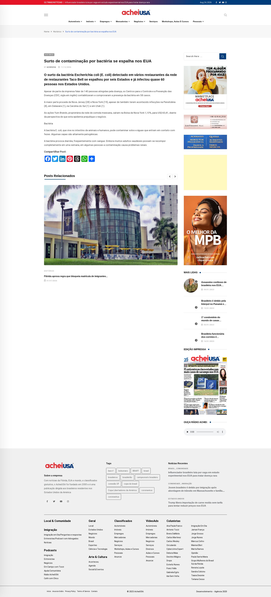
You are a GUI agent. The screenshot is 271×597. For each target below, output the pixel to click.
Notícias (48, 542)
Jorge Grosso (197, 534)
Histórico (57, 31)
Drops (169, 560)
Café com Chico (51, 578)
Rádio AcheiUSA (51, 574)
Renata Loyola (197, 568)
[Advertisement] (205, 172)
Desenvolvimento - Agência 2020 (211, 591)
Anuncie (118, 557)
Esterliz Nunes (173, 564)
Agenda (92, 566)
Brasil (171, 469)
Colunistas (173, 521)
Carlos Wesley (173, 541)
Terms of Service (83, 591)
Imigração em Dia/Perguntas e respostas (63, 535)
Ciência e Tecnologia (98, 549)
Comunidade (182, 469)
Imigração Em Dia (199, 526)
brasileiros (113, 477)
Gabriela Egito (173, 572)
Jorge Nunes (197, 537)
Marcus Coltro (197, 541)
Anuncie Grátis (58, 591)
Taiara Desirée (197, 575)
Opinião (194, 553)
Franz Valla (171, 568)
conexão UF (113, 484)
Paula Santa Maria (199, 557)
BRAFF (136, 471)
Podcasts (50, 550)
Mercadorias (122, 21)
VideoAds (152, 521)
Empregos (105, 21)
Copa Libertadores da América (122, 490)
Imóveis (90, 21)
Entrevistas (49, 559)
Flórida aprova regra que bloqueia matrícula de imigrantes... (76, 276)
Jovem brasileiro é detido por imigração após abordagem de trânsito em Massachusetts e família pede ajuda (195, 490)
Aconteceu (94, 562)
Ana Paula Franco (174, 526)
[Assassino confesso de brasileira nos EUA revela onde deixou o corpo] (191, 285)
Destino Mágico (174, 557)
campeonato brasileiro (147, 477)
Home (46, 31)
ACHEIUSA (51, 67)
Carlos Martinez (174, 537)
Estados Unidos (176, 499)
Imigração (187, 484)
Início (49, 591)
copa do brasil (130, 484)
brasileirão (127, 477)
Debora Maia (172, 553)
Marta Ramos (197, 549)
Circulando (171, 545)
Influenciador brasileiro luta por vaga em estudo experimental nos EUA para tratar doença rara (107, 2)
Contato (94, 591)
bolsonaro (123, 471)
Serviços (153, 21)
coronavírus (113, 497)
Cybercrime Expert (175, 549)
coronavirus (146, 490)
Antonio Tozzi (173, 530)
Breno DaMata (173, 534)
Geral (92, 521)
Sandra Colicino (198, 571)
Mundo (92, 537)
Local (91, 526)
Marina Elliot (196, 545)
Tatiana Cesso (198, 579)
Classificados (123, 521)
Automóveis (74, 21)
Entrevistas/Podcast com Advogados (61, 538)
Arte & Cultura (98, 557)
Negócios (138, 21)
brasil (146, 471)
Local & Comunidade (57, 521)
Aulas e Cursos (152, 553)
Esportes (93, 545)
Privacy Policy (70, 591)
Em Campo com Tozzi (54, 567)
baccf (111, 471)
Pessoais (197, 21)
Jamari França (197, 530)
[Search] (225, 15)
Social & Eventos (96, 569)
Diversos (150, 549)
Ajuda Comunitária (52, 571)
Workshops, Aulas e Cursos (175, 21)
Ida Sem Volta (173, 576)
